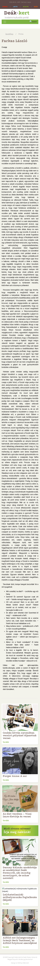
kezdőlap (9, 34)
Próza (20, 34)
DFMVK (4, 6)
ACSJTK (25, 6)
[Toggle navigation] (5, 22)
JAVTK (15, 6)
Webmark (26, 963)
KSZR (36, 6)
